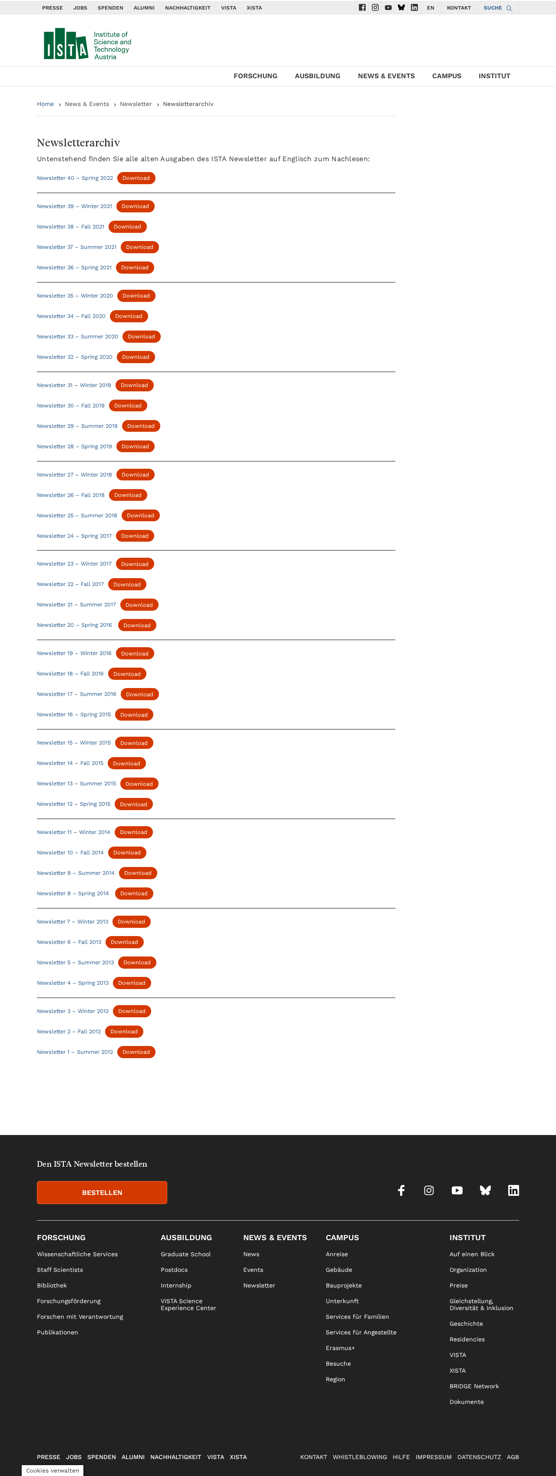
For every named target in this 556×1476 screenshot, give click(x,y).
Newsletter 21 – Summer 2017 (76, 605)
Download (136, 178)
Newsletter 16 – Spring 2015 (74, 715)
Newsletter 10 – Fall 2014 (70, 852)
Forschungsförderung (68, 1300)
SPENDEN (110, 8)
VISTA (228, 8)
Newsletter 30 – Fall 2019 (71, 405)
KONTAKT (459, 8)
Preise (459, 1285)
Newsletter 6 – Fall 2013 (69, 942)
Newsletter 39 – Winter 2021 (74, 206)
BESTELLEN (102, 1192)
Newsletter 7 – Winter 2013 (72, 921)
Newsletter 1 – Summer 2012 (75, 1052)
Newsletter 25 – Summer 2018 (77, 515)
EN (430, 8)
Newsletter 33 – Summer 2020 (77, 336)
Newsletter (136, 103)
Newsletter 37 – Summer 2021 (76, 247)
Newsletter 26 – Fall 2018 (71, 495)
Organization (468, 1269)
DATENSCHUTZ (479, 1456)
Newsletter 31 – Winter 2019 (74, 385)
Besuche (338, 1363)
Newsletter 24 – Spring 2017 (74, 536)
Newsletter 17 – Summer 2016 (76, 694)
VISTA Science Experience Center (188, 1304)
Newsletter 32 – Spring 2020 (75, 357)
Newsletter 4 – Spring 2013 (73, 983)
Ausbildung (318, 76)
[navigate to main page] (87, 42)
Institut (494, 76)
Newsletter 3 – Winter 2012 (73, 1011)
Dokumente (467, 1401)
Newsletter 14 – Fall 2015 (70, 763)
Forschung (256, 76)
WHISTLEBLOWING (360, 1456)
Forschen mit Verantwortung (80, 1316)
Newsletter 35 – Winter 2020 (75, 295)
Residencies (467, 1339)
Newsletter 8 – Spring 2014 (74, 893)
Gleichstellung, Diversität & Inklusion (481, 1304)
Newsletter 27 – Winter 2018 (74, 474)
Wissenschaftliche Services (77, 1254)
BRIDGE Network (474, 1386)
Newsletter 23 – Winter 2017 (74, 564)
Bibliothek (52, 1285)
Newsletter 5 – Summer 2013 (75, 962)
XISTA (254, 8)
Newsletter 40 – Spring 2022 (75, 178)
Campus (446, 76)
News (251, 1254)
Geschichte (466, 1323)
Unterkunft (342, 1300)
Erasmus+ (340, 1347)
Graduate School (186, 1254)
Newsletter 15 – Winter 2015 (74, 743)
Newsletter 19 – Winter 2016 (74, 653)
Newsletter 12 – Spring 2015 (73, 804)
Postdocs (174, 1269)
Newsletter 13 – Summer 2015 (76, 784)
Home (45, 103)
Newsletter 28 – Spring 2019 (74, 446)
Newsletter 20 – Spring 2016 (75, 625)
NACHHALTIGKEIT (188, 8)
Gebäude (339, 1269)
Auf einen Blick (472, 1254)
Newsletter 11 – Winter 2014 (73, 832)
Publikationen (57, 1332)
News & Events (386, 76)
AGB (513, 1456)
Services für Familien (357, 1316)
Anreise (337, 1254)
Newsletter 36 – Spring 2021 (74, 267)
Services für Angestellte (361, 1332)
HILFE (401, 1456)
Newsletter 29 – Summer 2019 (77, 426)
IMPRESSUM (434, 1456)
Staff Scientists (60, 1269)
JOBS (80, 8)
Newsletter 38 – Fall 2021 (70, 226)
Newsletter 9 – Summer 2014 (76, 873)
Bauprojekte (344, 1285)
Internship (176, 1285)
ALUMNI (144, 8)
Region (335, 1379)
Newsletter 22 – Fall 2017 (70, 584)
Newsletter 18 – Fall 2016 (70, 674)
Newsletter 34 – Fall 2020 (71, 316)
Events (253, 1269)
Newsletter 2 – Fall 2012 (69, 1031)
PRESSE (52, 8)
